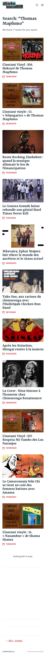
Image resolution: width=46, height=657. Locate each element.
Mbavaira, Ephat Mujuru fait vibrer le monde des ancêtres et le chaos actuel (22, 255)
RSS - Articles (15, 640)
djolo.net (11, 651)
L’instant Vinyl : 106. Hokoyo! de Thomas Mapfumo (17, 68)
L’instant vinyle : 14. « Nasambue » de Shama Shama (21, 536)
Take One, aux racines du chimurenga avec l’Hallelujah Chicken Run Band (21, 302)
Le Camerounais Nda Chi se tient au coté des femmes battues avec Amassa (21, 486)
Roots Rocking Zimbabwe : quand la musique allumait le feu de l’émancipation (22, 162)
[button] (37, 5)
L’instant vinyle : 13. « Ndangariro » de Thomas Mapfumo (23, 115)
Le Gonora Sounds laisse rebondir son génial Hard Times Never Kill (21, 209)
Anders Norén (39, 651)
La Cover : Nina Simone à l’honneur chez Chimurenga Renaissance (22, 394)
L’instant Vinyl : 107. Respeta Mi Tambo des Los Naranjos (22, 439)
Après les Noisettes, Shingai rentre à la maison (23, 347)
